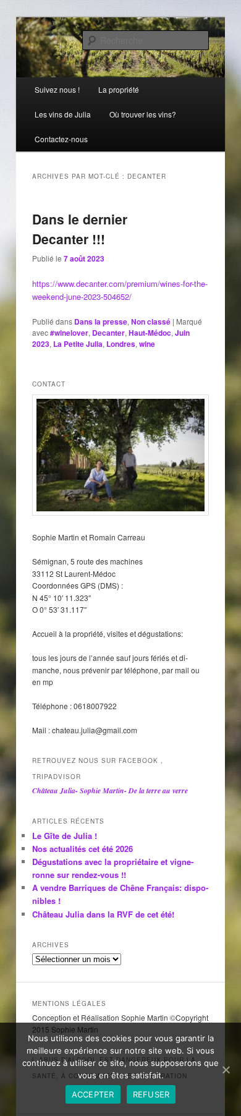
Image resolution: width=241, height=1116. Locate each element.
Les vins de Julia (63, 114)
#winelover (69, 332)
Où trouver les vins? (142, 114)
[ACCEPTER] (225, 1069)
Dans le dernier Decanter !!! (79, 229)
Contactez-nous (61, 139)
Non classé (151, 321)
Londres (120, 343)
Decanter (108, 332)
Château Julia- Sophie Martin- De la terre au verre (110, 790)
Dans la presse (100, 321)
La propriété (118, 89)
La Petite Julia (78, 343)
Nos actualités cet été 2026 (82, 848)
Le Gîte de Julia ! (64, 835)
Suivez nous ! (57, 89)
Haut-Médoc (150, 332)
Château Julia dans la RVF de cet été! (103, 914)
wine (147, 343)
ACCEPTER (93, 1094)
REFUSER (151, 1094)
